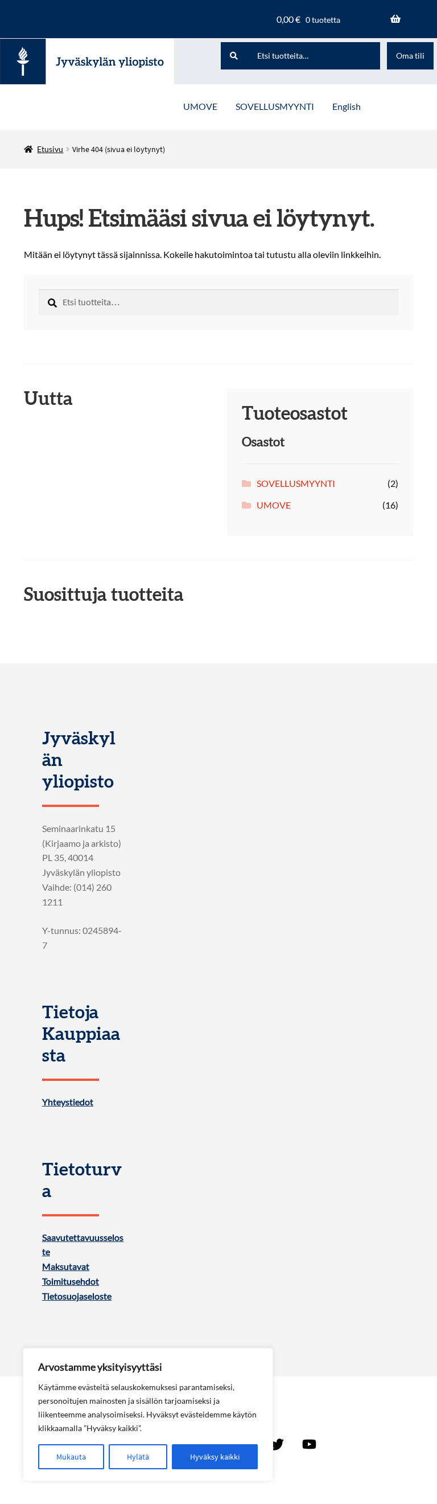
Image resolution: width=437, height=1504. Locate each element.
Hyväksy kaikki (215, 1457)
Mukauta (71, 1457)
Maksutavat (65, 1266)
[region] (148, 1414)
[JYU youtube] (309, 1445)
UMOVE (200, 106)
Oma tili (410, 55)
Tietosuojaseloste (77, 1296)
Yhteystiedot (67, 1102)
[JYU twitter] (277, 1445)
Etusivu (50, 149)
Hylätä (138, 1457)
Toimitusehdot (70, 1281)
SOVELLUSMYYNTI (275, 106)
